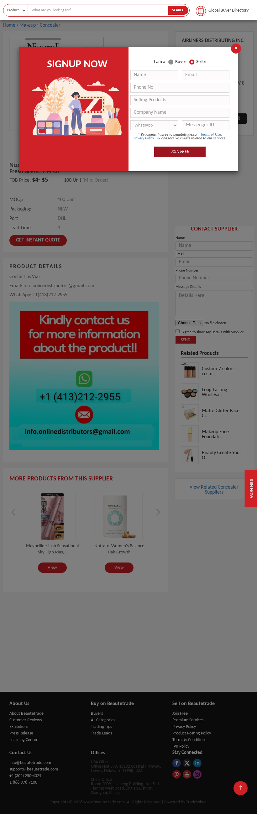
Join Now (250, 488)
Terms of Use (211, 135)
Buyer (180, 62)
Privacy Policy (144, 138)
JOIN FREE (180, 151)
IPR (157, 138)
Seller (201, 62)
